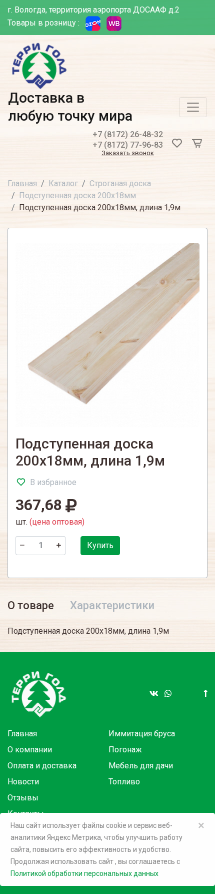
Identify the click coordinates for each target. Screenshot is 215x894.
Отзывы (23, 797)
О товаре (31, 605)
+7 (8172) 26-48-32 (127, 134)
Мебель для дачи (140, 765)
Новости (23, 781)
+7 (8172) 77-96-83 (127, 145)
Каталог (63, 183)
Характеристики (112, 605)
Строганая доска (120, 183)
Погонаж (125, 749)
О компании (30, 749)
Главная (22, 183)
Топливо (124, 781)
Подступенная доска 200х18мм (77, 195)
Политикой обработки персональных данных (84, 873)
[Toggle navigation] (193, 107)
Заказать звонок (128, 153)
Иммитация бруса (141, 733)
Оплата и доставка (42, 765)
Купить (100, 545)
